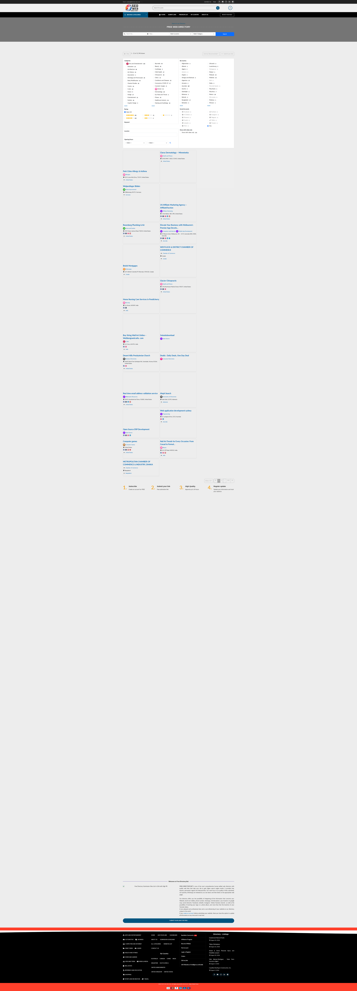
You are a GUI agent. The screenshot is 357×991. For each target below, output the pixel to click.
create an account (188, 913)
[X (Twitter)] (163, 216)
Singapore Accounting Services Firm (178, 622)
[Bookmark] (157, 180)
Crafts (130, 89)
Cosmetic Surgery (161, 86)
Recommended (210, 54)
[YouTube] (170, 216)
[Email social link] (222, 1)
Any (210, 126)
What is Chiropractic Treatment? (178, 679)
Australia (185, 86)
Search (225, 34)
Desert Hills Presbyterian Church (136, 355)
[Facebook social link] (219, 1)
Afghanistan (186, 63)
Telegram (214, 117)
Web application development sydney (175, 411)
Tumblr (186, 120)
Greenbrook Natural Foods (216, 938)
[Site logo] (131, 8)
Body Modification (134, 80)
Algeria (184, 69)
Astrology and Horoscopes (136, 77)
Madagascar (213, 69)
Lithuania (212, 63)
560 (228, 480)
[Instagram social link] (226, 1)
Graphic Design (133, 103)
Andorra (185, 72)
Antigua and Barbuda (189, 77)
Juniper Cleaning (178, 830)
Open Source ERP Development (136, 429)
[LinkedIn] (167, 216)
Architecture (132, 69)
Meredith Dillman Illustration (178, 509)
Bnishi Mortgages (130, 266)
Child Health (159, 72)
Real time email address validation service (140, 393)
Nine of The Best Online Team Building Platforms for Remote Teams (178, 811)
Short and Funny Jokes (178, 585)
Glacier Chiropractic (168, 281)
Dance (130, 92)
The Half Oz (178, 754)
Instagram (214, 114)
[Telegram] (170, 238)
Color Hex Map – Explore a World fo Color (178, 867)
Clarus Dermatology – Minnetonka (174, 153)
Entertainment (133, 97)
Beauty (158, 66)
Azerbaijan (185, 91)
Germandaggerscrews (178, 641)
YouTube (214, 112)
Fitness (158, 97)
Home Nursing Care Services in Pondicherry (141, 299)
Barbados (185, 103)
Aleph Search (165, 393)
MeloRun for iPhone (178, 604)
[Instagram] (165, 216)
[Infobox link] (136, 488)
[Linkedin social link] (229, 1)
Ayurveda (158, 63)
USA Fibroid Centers (178, 849)
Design (131, 94)
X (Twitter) (187, 114)
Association (132, 75)
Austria (184, 89)
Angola (184, 75)
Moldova (212, 100)
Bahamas (185, 94)
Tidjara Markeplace (214, 944)
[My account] (230, 8)
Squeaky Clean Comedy (178, 698)
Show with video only (189, 132)
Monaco (212, 103)
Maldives (212, 77)
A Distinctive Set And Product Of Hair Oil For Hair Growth (178, 547)
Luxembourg (213, 66)
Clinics (158, 77)
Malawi (212, 72)
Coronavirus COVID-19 (162, 83)
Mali (211, 80)
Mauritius (212, 91)
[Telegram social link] (232, 1)
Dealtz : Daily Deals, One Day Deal (174, 355)
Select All (129, 112)
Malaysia (212, 75)
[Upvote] (151, 180)
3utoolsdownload (167, 335)
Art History (132, 72)
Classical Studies (133, 83)
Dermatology (160, 92)
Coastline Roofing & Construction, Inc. (220, 968)
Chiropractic (159, 75)
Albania (185, 66)
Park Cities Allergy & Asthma (135, 171)
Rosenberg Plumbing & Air (133, 225)
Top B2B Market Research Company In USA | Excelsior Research (178, 792)
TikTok (213, 120)
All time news (178, 528)
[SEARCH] (217, 8)
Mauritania (213, 89)
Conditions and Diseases (163, 80)
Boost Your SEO (227, 14)
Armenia (185, 83)
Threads (214, 123)
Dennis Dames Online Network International (178, 566)
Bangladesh (186, 100)
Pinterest (186, 117)
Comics (131, 86)
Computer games (130, 441)
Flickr (186, 126)
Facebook (187, 112)
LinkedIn (186, 123)
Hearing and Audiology (162, 103)
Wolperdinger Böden (131, 186)
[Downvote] (154, 180)
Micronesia (213, 97)
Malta (211, 83)
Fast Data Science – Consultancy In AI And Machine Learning (178, 717)
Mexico (212, 94)
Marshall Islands (214, 86)
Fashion (131, 100)
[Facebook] (161, 216)
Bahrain (185, 97)
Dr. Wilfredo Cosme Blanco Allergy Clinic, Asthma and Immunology (178, 735)
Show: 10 (208, 481)
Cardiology (159, 69)
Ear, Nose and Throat (162, 94)
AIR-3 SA (178, 773)
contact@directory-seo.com (133, 1)
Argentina (186, 80)
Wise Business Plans (178, 660)
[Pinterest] (130, 449)
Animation (132, 66)
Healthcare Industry (161, 100)
